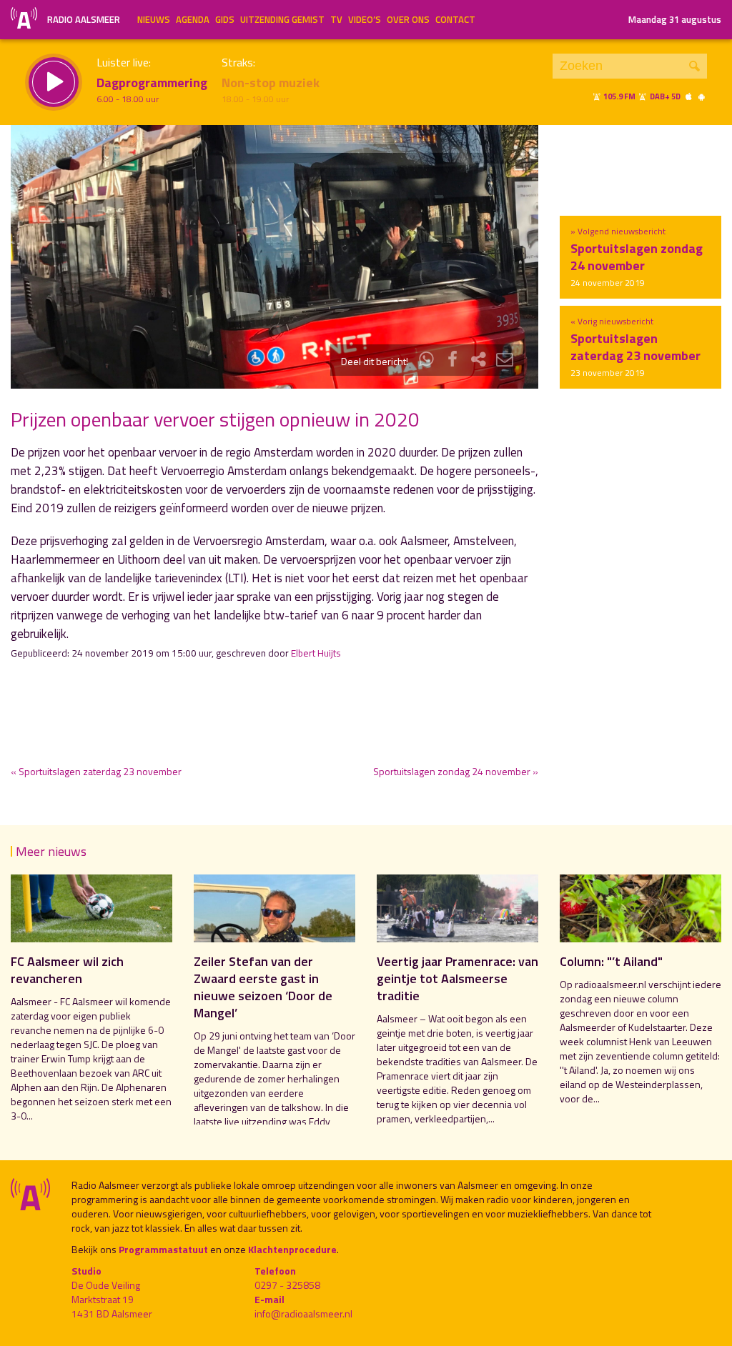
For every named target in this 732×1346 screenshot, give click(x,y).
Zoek (694, 66)
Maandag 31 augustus (674, 19)
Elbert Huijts (316, 653)
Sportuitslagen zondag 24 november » (455, 771)
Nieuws (153, 19)
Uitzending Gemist (282, 19)
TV (336, 19)
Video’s (364, 19)
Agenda (192, 19)
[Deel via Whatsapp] (427, 361)
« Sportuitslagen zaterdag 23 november (96, 771)
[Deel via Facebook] (452, 361)
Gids (224, 19)
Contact (455, 19)
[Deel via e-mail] (505, 361)
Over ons (408, 19)
